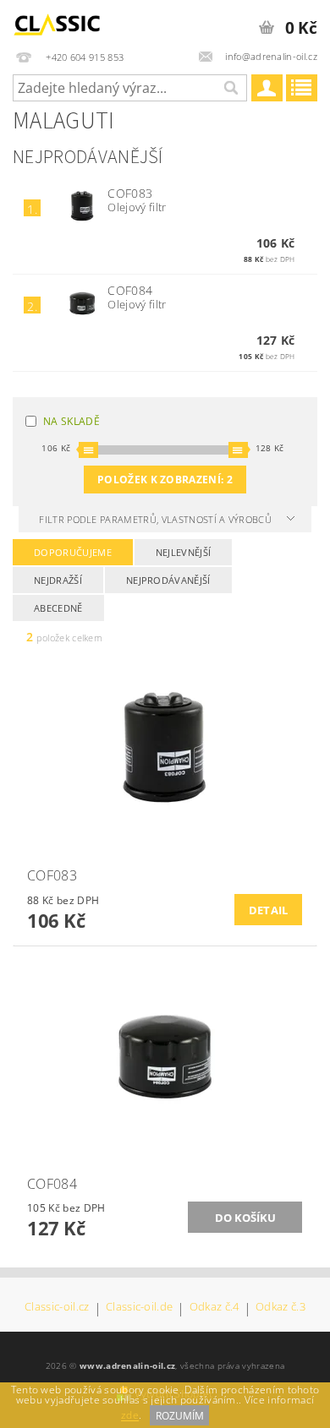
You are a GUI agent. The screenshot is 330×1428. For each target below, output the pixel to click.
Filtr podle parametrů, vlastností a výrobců (156, 519)
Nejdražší (58, 580)
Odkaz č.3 (280, 1307)
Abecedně (58, 608)
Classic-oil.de (139, 1307)
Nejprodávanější (168, 580)
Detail (269, 910)
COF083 (129, 193)
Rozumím (180, 1416)
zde (130, 1416)
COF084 (129, 290)
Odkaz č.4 (214, 1307)
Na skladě (71, 421)
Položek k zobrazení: (165, 479)
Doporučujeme (73, 552)
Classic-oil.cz (57, 1307)
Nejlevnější (184, 552)
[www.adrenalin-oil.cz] (60, 22)
